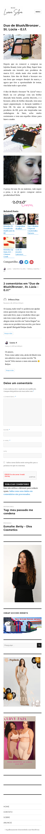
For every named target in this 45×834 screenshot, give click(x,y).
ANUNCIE (7, 823)
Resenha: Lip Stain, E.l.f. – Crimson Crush (8, 253)
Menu (38, 12)
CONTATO (7, 812)
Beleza (30, 269)
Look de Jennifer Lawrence (19, 252)
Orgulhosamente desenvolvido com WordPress (22, 830)
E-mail (6, 441)
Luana (9, 269)
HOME (6, 807)
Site (5, 451)
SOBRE (6, 817)
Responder (8, 333)
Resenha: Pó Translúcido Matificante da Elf (8, 229)
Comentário (9, 397)
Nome (6, 430)
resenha (36, 269)
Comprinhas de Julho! (20, 227)
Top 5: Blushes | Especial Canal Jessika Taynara (33, 229)
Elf (4, 271)
